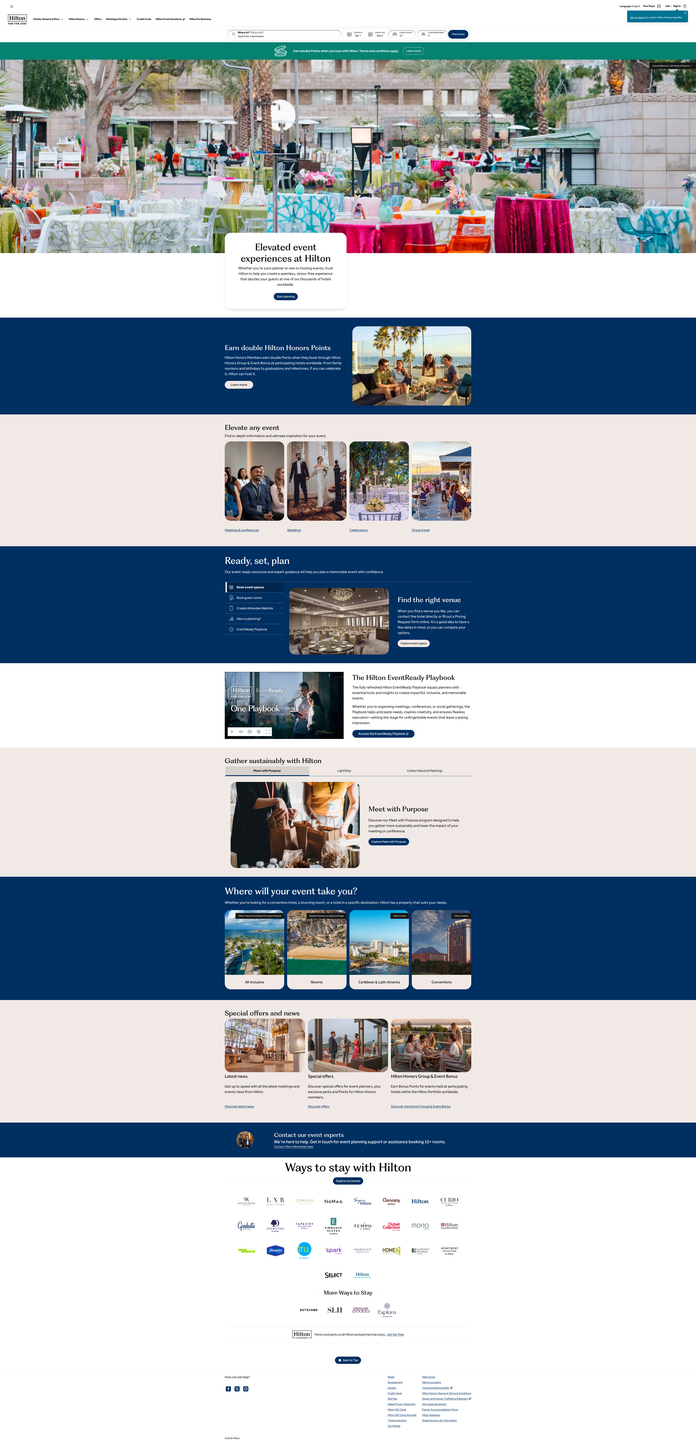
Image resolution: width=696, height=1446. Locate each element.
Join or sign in (637, 17)
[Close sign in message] (685, 13)
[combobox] (284, 34)
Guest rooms (405, 32)
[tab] (254, 587)
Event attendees (436, 32)
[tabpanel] (377, 618)
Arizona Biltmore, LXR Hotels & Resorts (670, 66)
